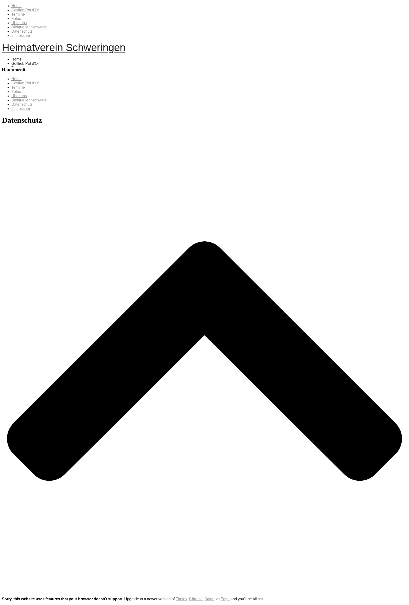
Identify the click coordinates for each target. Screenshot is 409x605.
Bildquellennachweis (29, 27)
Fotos (16, 19)
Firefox (181, 599)
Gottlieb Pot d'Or (25, 10)
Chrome (196, 599)
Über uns (19, 23)
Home (16, 6)
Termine (18, 14)
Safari (209, 599)
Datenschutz (21, 31)
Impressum (20, 36)
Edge (225, 599)
